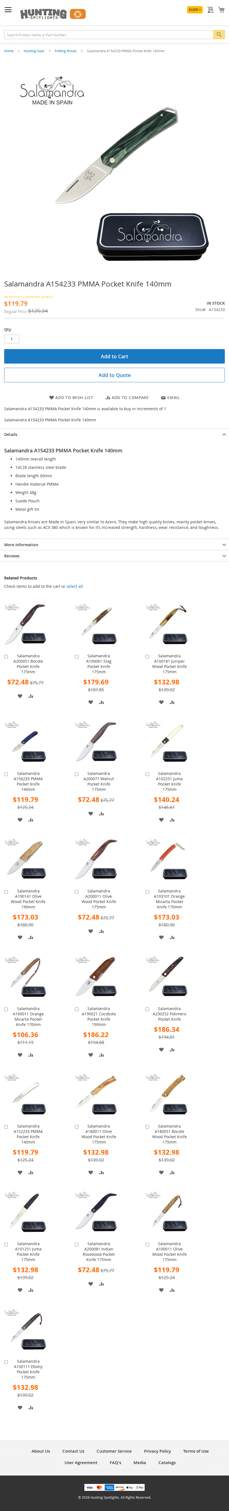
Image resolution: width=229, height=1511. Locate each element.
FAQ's (115, 1462)
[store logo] (54, 13)
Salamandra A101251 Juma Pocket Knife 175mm (28, 1251)
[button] (195, 9)
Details (10, 434)
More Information (21, 544)
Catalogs (167, 1462)
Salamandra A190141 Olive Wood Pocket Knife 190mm (28, 899)
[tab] (114, 434)
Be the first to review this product (28, 297)
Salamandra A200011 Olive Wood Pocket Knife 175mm (99, 899)
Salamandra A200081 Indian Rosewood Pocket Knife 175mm (99, 1251)
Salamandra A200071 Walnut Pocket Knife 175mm (99, 781)
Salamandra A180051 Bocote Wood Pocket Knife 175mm (169, 1134)
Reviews (12, 555)
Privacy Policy (157, 1451)
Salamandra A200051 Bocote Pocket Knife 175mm (28, 663)
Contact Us (73, 1451)
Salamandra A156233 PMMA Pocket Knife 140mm (28, 781)
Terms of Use (196, 1451)
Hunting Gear (35, 51)
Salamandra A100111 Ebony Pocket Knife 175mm (28, 1369)
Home (9, 51)
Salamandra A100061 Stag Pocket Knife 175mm (98, 663)
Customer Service (114, 1451)
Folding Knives (66, 51)
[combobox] (114, 34)
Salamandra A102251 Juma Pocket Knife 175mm (169, 781)
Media (139, 1462)
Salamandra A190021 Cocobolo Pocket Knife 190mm (99, 1016)
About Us (41, 1451)
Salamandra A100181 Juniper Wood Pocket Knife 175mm (169, 663)
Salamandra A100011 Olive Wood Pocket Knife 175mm (169, 1251)
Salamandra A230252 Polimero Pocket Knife (169, 1014)
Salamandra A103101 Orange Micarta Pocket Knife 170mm (169, 899)
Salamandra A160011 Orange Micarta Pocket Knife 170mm (28, 1016)
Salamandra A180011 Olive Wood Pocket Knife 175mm (99, 1134)
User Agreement (81, 1462)
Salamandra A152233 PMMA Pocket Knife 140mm (28, 1134)
